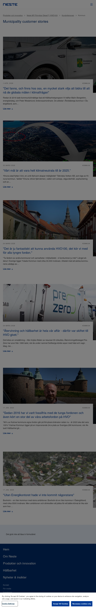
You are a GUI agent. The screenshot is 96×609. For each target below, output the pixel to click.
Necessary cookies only (81, 604)
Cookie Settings (8, 603)
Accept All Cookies (60, 604)
